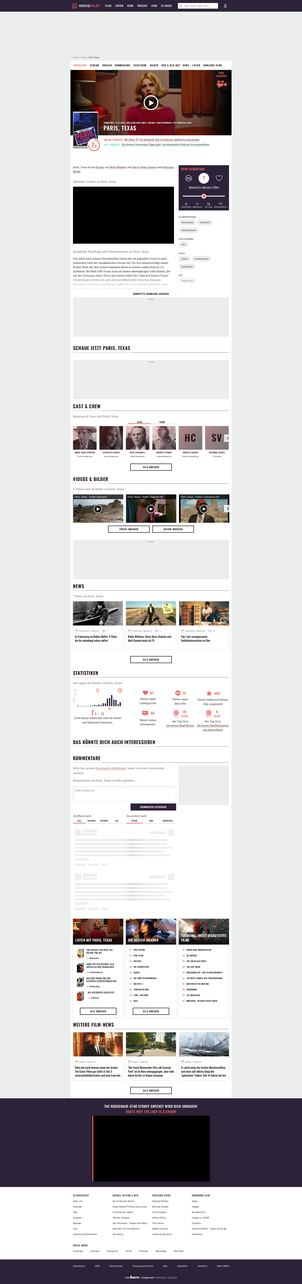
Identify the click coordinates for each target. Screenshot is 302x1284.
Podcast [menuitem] (142, 6)
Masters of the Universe (197, 983)
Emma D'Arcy (159, 1217)
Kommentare (122, 65)
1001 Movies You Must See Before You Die (99, 951)
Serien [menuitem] (119, 6)
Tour (75, 1228)
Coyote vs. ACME (200, 1217)
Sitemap (77, 1206)
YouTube (94, 1251)
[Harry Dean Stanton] (85, 438)
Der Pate (138, 961)
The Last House (194, 966)
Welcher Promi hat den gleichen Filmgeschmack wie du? (101, 981)
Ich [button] (116, 820)
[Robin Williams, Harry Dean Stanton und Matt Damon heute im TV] (151, 613)
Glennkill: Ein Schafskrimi (126, 1228)
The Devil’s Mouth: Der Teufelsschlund (204, 978)
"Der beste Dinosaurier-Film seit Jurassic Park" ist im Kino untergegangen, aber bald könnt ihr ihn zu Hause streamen (151, 1071)
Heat (136, 1000)
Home (76, 57)
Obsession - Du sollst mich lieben (201, 1000)
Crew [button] (162, 422)
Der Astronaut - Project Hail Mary (130, 1223)
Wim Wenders (118, 167)
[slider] (203, 196)
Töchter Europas (121, 1217)
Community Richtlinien (85, 1234)
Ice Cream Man (193, 995)
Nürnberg (118, 1234)
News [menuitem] (130, 6)
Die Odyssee (192, 955)
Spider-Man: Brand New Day (199, 949)
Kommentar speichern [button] (153, 807)
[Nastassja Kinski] (111, 438)
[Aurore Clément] (164, 438)
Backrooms (192, 989)
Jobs (165, 1265)
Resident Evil (198, 1212)
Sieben (137, 972)
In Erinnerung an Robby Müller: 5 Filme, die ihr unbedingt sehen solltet (96, 638)
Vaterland (197, 1234)
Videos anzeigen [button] (128, 529)
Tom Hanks (158, 1223)
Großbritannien (189, 230)
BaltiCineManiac (96, 972)
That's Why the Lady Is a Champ (151, 1111)
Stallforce (95, 997)
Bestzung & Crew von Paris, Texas (95, 416)
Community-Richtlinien (110, 768)
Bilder (154, 65)
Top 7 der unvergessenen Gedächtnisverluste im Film (195, 638)
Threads (143, 1251)
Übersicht (80, 65)
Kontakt (77, 1223)
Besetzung (140, 65)
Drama (185, 258)
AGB (97, 1265)
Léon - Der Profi (141, 995)
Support (77, 1217)
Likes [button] (151, 820)
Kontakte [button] (92, 820)
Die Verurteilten (141, 966)
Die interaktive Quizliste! (101, 992)
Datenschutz (116, 1265)
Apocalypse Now (141, 989)
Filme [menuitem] (108, 6)
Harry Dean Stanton (144, 167)
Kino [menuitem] (154, 6)
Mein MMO (223, 1265)
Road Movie (187, 266)
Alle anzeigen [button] (151, 467)
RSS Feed (179, 1251)
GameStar (182, 1265)
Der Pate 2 (138, 983)
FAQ (75, 1212)
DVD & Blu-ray (171, 65)
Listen (196, 65)
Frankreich (205, 222)
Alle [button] (79, 820)
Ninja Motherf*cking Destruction (130, 1206)
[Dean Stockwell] (137, 438)
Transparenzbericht (142, 1265)
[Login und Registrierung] (225, 6)
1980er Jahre (187, 280)
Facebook (78, 1251)
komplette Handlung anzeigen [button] (151, 293)
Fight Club (138, 955)
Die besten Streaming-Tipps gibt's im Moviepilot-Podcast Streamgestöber (166, 144)
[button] (186, 205)
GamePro (202, 1265)
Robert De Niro (160, 1228)
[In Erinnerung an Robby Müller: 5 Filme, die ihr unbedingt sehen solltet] (98, 613)
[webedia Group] (151, 1278)
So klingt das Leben (123, 1212)
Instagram (112, 1251)
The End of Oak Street (197, 961)
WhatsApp (161, 1251)
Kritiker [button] (104, 820)
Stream (94, 65)
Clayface (196, 1223)
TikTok (128, 1251)
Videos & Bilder (90, 478)
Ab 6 (184, 244)
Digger (195, 1206)
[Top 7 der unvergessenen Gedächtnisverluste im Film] (204, 613)
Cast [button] (139, 422)
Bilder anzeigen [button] (173, 529)
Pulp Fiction (139, 949)
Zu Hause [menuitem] (166, 6)
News (186, 65)
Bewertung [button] (168, 820)
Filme (83, 57)
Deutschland (187, 222)
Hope (194, 1201)
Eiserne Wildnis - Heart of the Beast (210, 1228)
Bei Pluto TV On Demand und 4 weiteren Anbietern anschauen (161, 139)
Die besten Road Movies (180, 725)
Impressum (79, 1265)
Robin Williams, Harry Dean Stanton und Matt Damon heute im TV (149, 638)
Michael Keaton (160, 1206)
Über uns (78, 1201)
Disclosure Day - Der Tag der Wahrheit (205, 972)
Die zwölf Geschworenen (145, 978)
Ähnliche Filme (212, 65)
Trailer (107, 65)
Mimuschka (94, 958)
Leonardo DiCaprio (162, 1234)
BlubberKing (95, 986)
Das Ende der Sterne (123, 1201)
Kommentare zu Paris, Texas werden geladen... (105, 780)
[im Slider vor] (228, 438)
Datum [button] (134, 820)
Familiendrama (201, 258)
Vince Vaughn (159, 1212)
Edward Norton (160, 1201)
